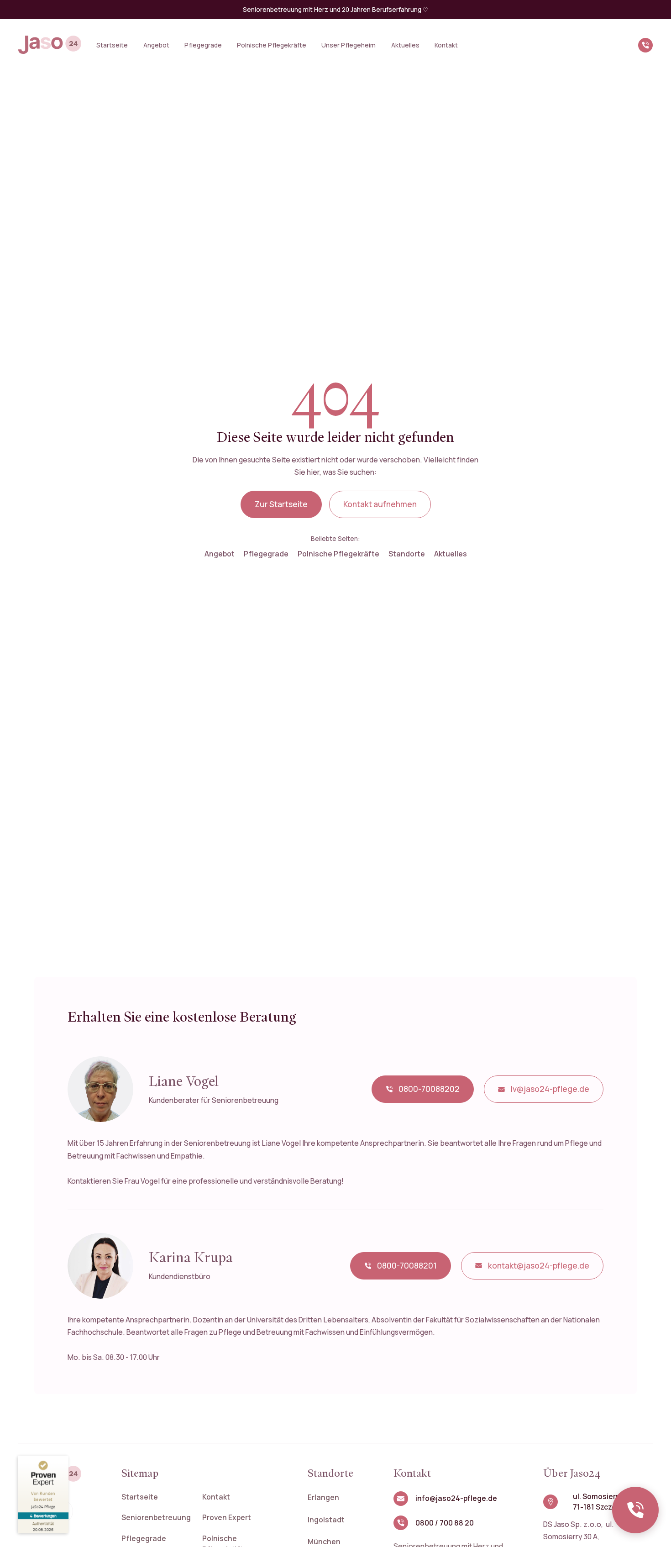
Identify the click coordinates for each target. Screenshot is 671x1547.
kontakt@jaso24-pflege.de (538, 1265)
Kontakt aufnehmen (380, 504)
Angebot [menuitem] (156, 45)
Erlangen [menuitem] (323, 1497)
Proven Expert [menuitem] (226, 1517)
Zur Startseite (281, 504)
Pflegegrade (266, 554)
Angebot (219, 554)
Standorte (406, 554)
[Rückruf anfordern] (635, 1510)
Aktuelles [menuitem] (405, 45)
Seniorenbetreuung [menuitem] (156, 1517)
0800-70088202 (429, 1089)
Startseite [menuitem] (112, 45)
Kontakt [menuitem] (446, 45)
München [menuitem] (324, 1542)
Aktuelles (450, 554)
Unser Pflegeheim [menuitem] (348, 45)
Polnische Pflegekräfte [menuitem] (271, 45)
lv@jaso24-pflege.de (550, 1089)
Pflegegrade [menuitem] (203, 45)
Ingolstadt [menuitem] (326, 1520)
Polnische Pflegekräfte (338, 554)
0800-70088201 (407, 1265)
